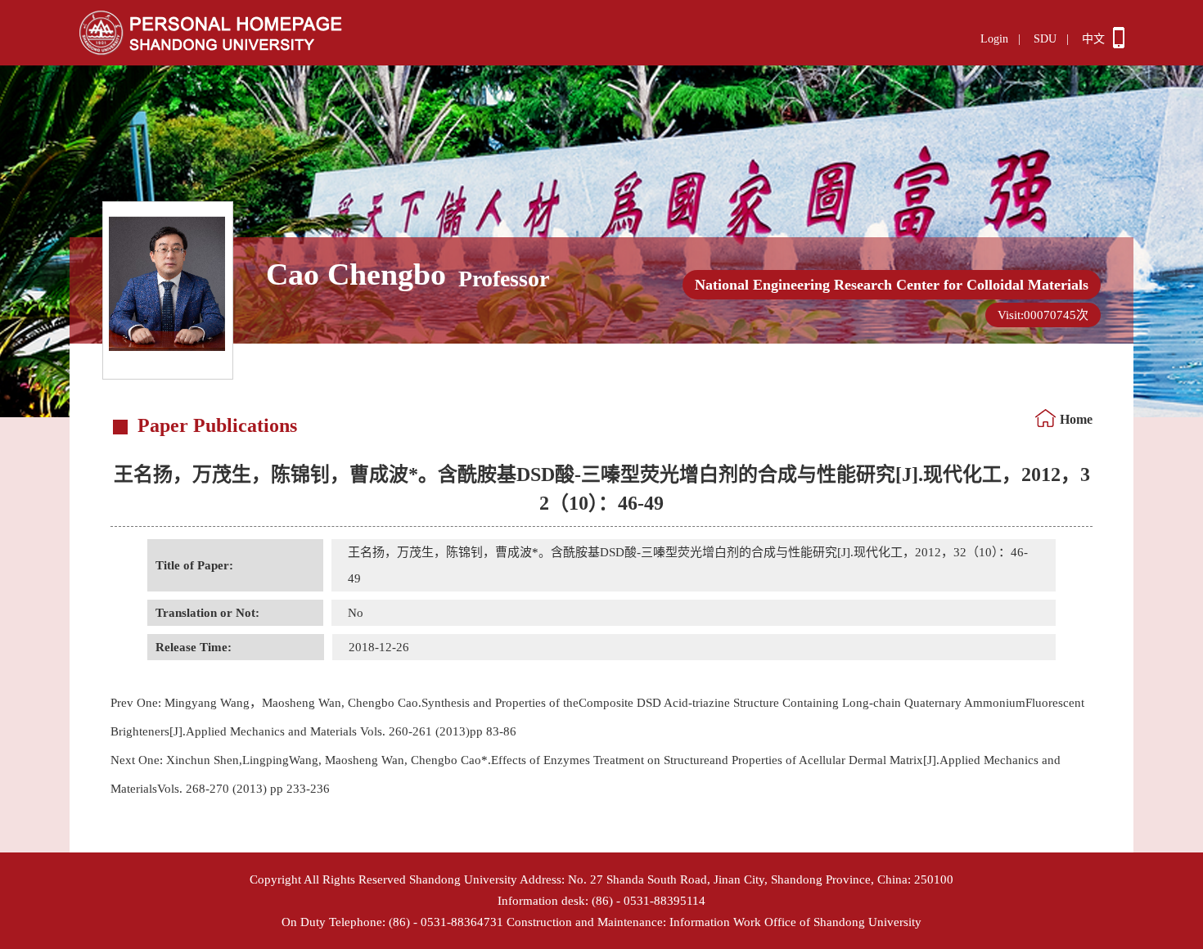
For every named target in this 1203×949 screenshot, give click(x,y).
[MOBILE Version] (1118, 44)
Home (1076, 419)
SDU (1045, 39)
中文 (1093, 39)
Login (994, 39)
